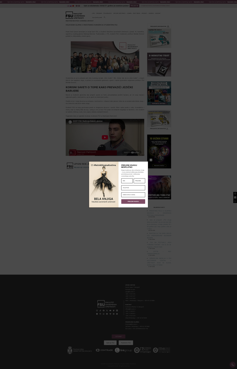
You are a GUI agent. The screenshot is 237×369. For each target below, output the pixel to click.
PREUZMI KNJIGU (133, 201)
